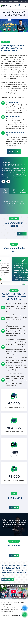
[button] (21, 6)
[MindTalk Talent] (5, 6)
